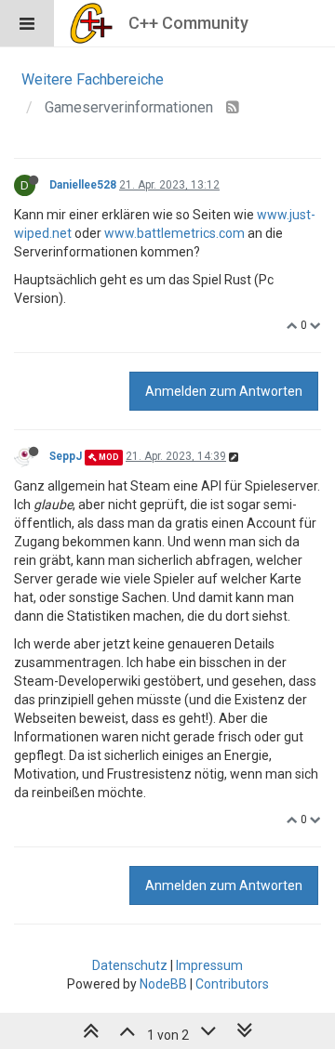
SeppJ (65, 456)
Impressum (209, 965)
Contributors (232, 984)
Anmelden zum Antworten (223, 391)
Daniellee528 (82, 184)
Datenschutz (130, 965)
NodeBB (163, 984)
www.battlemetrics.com (174, 233)
